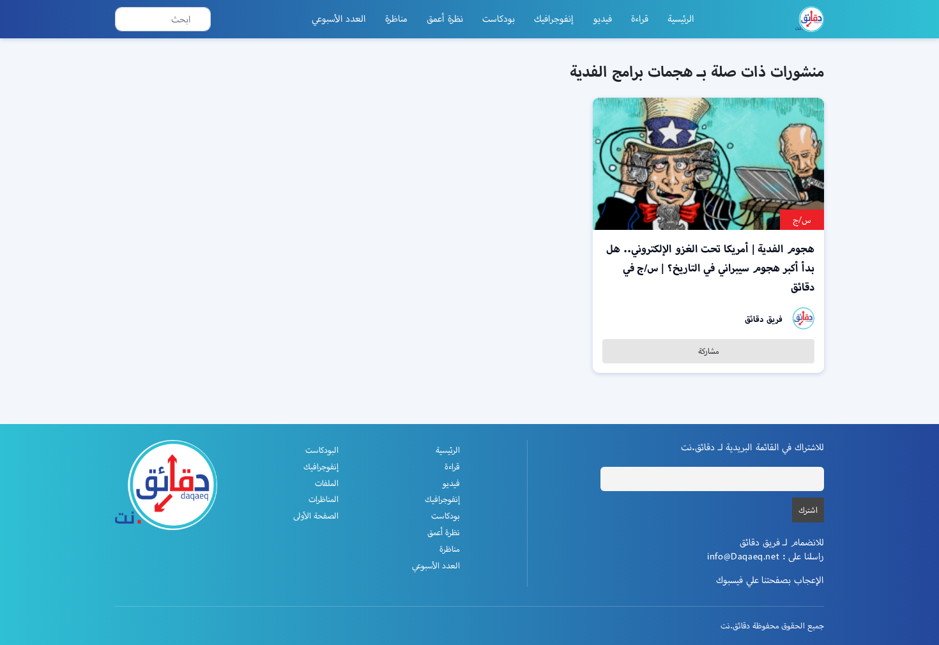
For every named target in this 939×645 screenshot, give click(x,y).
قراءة (639, 18)
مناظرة (396, 18)
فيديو (602, 18)
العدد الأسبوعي (339, 18)
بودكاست (498, 18)
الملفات (327, 483)
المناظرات (324, 499)
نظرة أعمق (445, 18)
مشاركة (708, 350)
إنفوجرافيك (554, 18)
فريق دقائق (763, 319)
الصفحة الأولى (316, 516)
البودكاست (322, 450)
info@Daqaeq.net (743, 556)
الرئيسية (681, 18)
